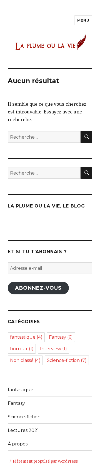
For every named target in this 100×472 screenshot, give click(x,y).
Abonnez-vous (38, 288)
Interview (53, 348)
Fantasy (61, 337)
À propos (18, 444)
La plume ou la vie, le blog (46, 206)
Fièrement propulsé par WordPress (45, 461)
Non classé (25, 360)
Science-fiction (67, 360)
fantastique (26, 337)
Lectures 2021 (23, 430)
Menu (83, 20)
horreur (22, 348)
